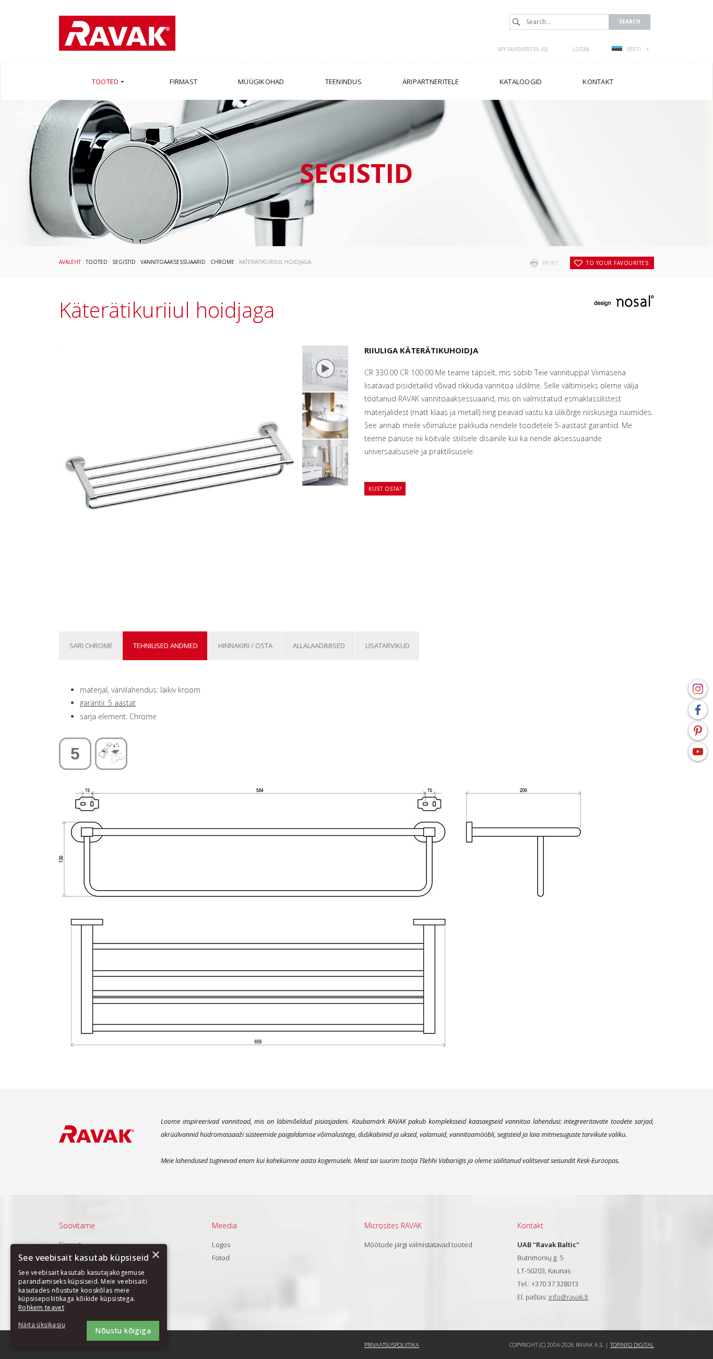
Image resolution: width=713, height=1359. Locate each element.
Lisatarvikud (387, 645)
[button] (47, 1325)
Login (581, 49)
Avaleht (70, 262)
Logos (221, 1244)
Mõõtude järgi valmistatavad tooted (418, 1244)
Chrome (222, 262)
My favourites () (523, 49)
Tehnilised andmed (165, 645)
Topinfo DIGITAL (632, 1345)
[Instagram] (697, 689)
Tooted (97, 262)
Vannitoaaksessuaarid (173, 262)
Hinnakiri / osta (245, 645)
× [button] (155, 1255)
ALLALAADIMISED (319, 645)
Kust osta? (385, 488)
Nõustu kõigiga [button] (123, 1330)
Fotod (221, 1257)
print (550, 263)
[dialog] (88, 1296)
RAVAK (117, 33)
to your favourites (617, 263)
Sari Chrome (91, 645)
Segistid (124, 262)
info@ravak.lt (568, 1297)
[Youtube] (697, 751)
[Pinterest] (697, 730)
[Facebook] (697, 709)
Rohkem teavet (41, 1307)
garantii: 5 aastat (108, 703)
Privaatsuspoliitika (391, 1345)
